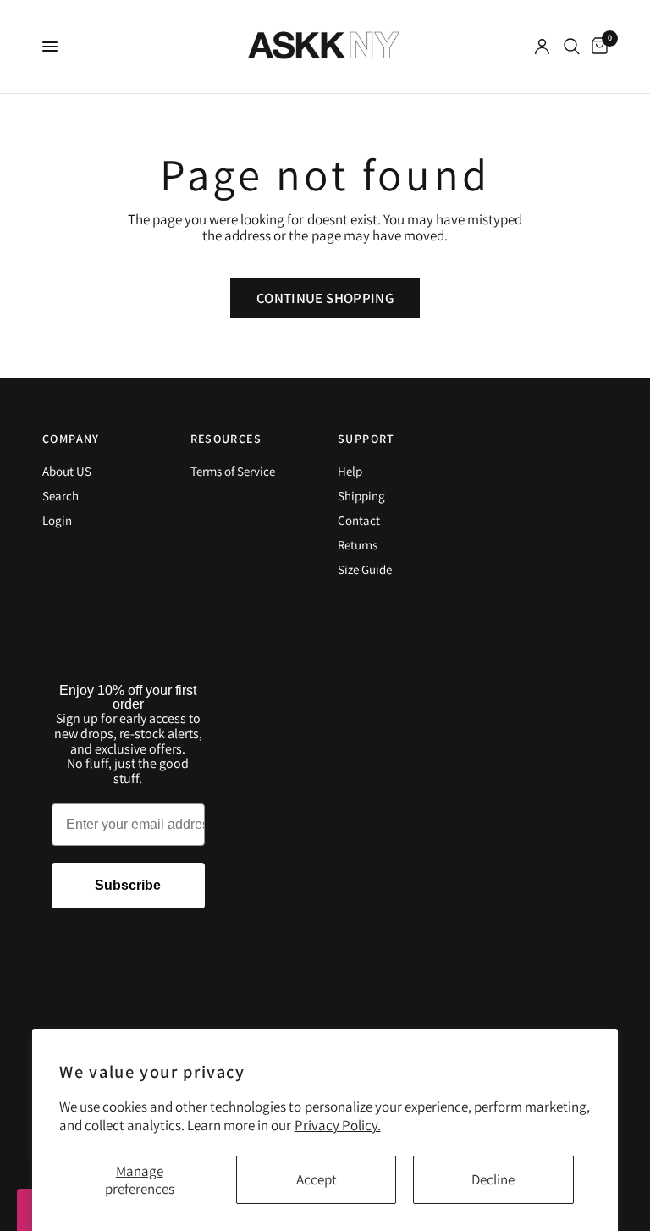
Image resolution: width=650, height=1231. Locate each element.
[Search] (572, 46)
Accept (316, 1179)
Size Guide (365, 569)
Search (60, 496)
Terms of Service (232, 471)
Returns (357, 545)
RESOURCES (226, 438)
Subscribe (128, 885)
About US (66, 471)
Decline (493, 1179)
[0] (597, 46)
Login (57, 520)
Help (350, 471)
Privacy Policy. (338, 1125)
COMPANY (71, 438)
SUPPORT (366, 438)
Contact (359, 520)
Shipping (361, 496)
